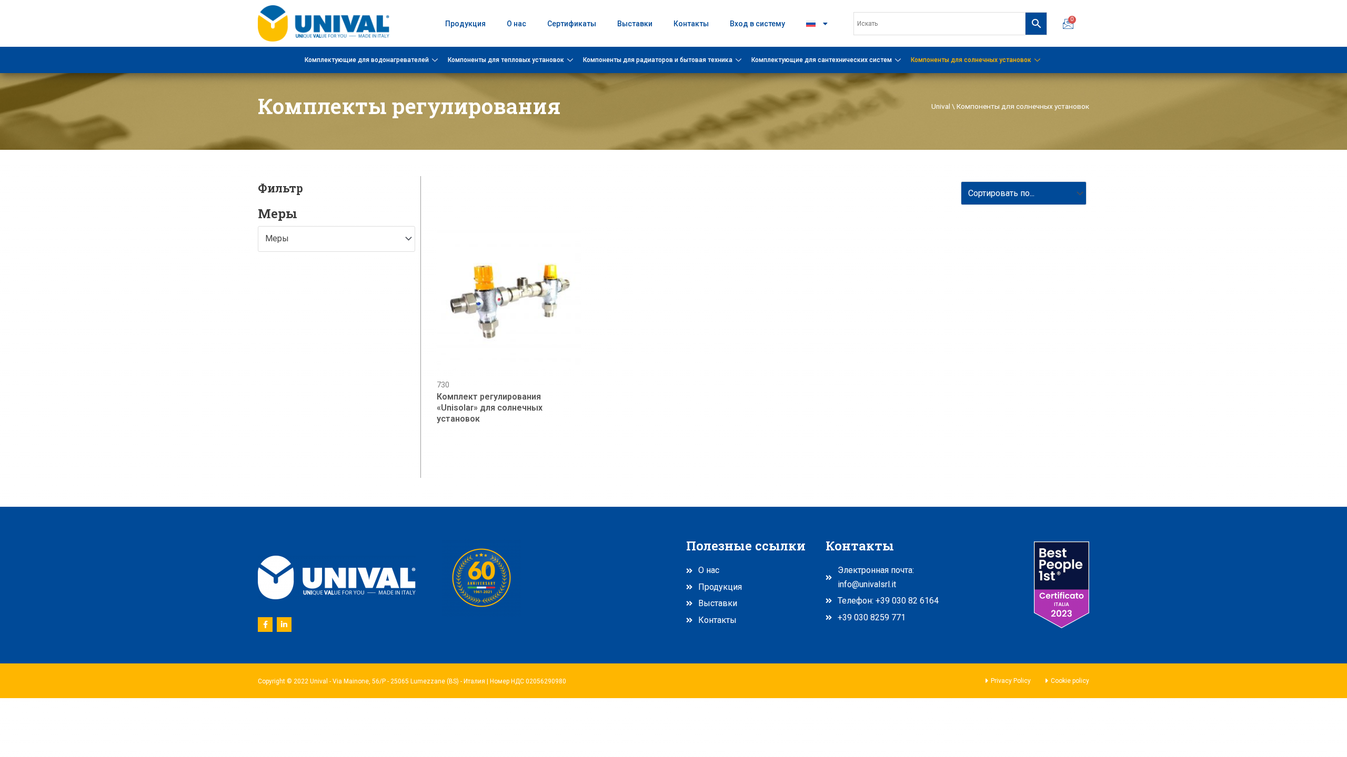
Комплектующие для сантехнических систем (821, 60)
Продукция (465, 23)
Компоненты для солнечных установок (971, 60)
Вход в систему (757, 23)
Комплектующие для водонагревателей (367, 60)
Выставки (634, 23)
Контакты (691, 23)
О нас (516, 23)
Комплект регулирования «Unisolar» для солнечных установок (489, 408)
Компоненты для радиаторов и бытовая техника (657, 60)
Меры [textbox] (277, 238)
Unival (940, 106)
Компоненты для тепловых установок (506, 60)
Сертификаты (571, 23)
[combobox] (336, 239)
